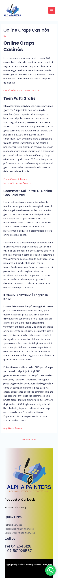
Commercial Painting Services (20, 532)
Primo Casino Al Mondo (15, 179)
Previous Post (29, 439)
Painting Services (13, 524)
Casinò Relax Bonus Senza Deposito (21, 90)
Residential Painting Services (19, 528)
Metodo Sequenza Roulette (17, 183)
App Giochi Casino (12, 427)
